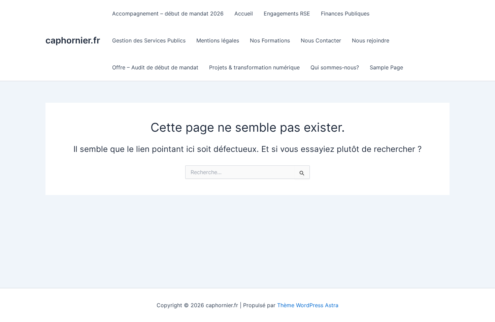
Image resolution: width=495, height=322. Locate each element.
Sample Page (386, 67)
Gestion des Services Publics (149, 40)
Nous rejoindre (370, 40)
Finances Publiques (345, 13)
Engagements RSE (287, 13)
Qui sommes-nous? (334, 67)
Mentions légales (217, 40)
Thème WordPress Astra (307, 305)
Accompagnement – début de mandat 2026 (168, 13)
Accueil (243, 13)
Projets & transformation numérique (254, 67)
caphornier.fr (72, 40)
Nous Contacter (321, 40)
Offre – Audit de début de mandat (155, 67)
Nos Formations (270, 40)
